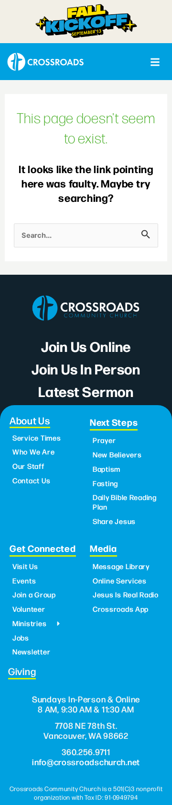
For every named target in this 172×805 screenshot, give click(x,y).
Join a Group (34, 594)
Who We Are (33, 451)
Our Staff (28, 466)
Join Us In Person (86, 368)
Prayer (104, 440)
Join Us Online (86, 346)
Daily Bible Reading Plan (125, 502)
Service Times (36, 438)
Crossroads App (121, 609)
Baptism (106, 469)
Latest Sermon (86, 391)
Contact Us (31, 480)
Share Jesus (114, 521)
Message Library (121, 566)
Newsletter (31, 651)
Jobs (20, 637)
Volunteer (28, 609)
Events (24, 580)
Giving (22, 671)
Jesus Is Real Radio (126, 594)
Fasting (105, 483)
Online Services (120, 580)
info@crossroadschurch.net (86, 761)
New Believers (117, 454)
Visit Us (25, 566)
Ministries (29, 623)
